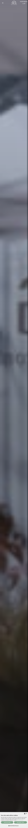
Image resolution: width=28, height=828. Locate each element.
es (23, 3)
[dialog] (14, 820)
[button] (14, 826)
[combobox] (24, 813)
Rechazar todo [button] (20, 822)
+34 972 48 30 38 (23, 1)
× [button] (26, 813)
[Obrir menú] (3, 2)
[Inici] (14, 3)
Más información (20, 820)
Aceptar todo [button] (7, 822)
